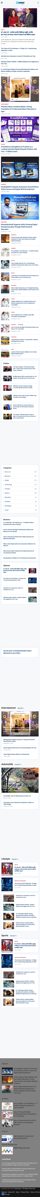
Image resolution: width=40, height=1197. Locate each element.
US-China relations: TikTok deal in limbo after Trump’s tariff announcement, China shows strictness (24, 368)
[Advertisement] (20, 443)
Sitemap (4, 1192)
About (18, 1192)
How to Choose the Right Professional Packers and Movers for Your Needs (25, 1114)
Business (21, 476)
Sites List (21, 472)
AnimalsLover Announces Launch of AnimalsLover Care (18, 56)
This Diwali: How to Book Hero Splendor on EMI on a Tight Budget (18, 803)
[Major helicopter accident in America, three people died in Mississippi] (20, 780)
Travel (21, 510)
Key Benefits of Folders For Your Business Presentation (19, 558)
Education (21, 497)
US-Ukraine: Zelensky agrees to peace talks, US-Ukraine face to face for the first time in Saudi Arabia (24, 416)
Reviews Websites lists (9, 1144)
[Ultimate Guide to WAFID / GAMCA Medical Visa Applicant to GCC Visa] (32, 599)
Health (21, 480)
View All (19, 708)
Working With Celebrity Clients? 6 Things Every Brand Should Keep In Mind (19, 740)
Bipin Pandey (8, 790)
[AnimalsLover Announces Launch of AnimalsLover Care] (32, 590)
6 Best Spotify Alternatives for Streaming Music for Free (19, 748)
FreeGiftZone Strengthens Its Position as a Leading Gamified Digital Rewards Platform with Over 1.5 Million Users (19, 149)
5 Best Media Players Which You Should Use (16, 754)
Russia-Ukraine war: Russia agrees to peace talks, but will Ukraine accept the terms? (23, 406)
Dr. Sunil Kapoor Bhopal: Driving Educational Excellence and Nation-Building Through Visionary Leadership (26, 915)
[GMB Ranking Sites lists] (7, 1150)
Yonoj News (8, 734)
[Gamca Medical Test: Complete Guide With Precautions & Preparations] (5, 316)
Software (21, 501)
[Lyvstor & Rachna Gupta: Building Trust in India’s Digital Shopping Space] (5, 353)
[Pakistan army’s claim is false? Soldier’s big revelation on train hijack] (7, 397)
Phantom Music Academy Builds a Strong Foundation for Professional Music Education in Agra (18, 109)
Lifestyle (21, 489)
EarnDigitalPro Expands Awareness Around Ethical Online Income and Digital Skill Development (25, 1071)
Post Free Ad (5, 1194)
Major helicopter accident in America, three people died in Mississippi (17, 787)
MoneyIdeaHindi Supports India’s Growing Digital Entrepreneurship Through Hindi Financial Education (19, 226)
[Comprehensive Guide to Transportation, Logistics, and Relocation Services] (5, 340)
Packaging (21, 506)
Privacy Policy (25, 1192)
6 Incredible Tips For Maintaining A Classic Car (17, 796)
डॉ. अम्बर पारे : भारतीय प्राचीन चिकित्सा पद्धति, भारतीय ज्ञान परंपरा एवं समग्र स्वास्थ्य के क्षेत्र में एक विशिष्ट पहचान (15, 570)
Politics (21, 493)
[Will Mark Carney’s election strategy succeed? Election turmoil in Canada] (7, 388)
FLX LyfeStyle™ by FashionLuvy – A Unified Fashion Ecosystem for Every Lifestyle (25, 1106)
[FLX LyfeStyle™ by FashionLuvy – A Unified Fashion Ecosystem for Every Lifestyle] (5, 252)
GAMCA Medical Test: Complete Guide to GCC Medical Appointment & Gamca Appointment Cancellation (23, 303)
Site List (5, 1131)
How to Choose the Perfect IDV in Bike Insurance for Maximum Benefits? (25, 1123)
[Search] (38, 3)
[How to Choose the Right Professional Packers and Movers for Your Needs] (5, 328)
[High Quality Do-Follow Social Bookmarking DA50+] (7, 1138)
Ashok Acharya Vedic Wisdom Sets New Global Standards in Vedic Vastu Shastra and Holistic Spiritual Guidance (23, 239)
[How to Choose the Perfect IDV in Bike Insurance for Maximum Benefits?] (7, 1123)
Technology (21, 484)
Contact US (11, 1192)
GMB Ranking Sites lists (22, 1148)
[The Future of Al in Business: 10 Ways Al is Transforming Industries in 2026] (32, 580)
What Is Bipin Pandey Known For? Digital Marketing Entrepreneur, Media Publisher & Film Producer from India (25, 289)
